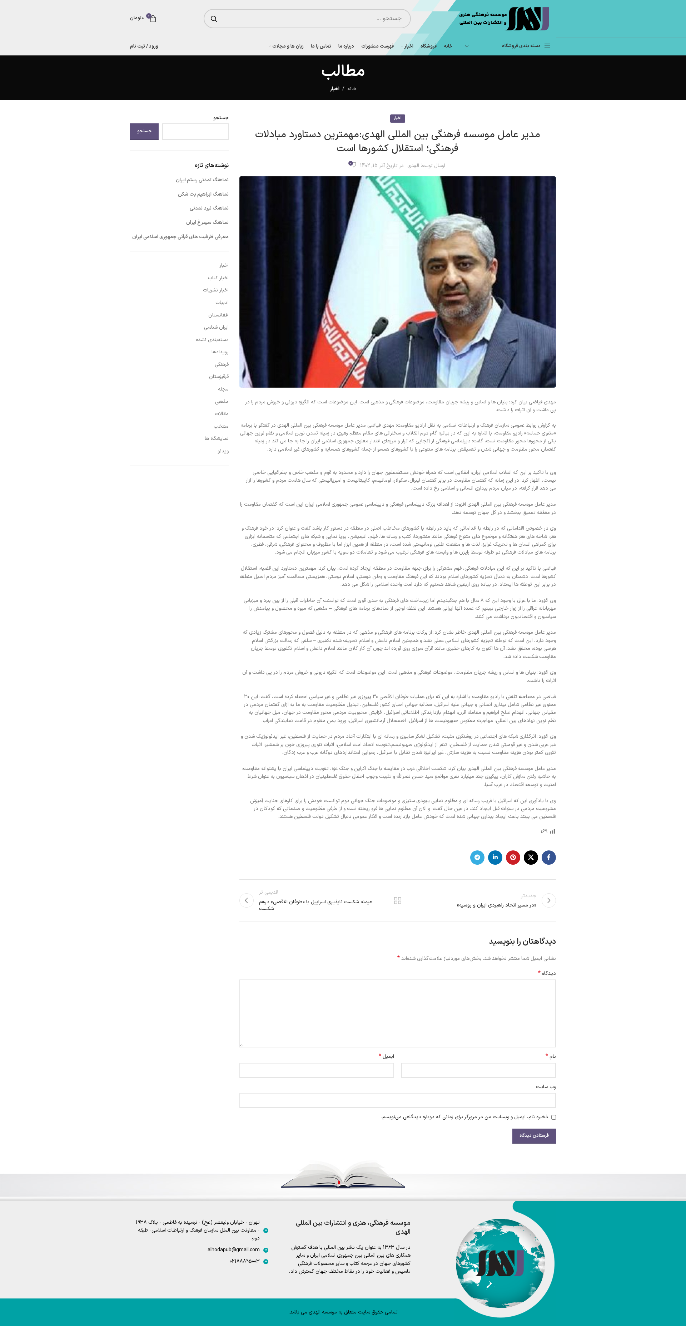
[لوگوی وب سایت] (503, 18)
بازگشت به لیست (397, 900)
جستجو (221, 118)
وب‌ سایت (546, 1087)
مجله (223, 389)
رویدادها (220, 352)
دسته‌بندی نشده (212, 340)
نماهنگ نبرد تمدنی (209, 208)
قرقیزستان (219, 376)
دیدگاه (547, 974)
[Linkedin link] (495, 857)
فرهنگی (222, 364)
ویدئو (223, 451)
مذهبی (222, 402)
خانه (352, 89)
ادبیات (222, 302)
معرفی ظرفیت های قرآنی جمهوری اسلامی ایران (180, 237)
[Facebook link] (549, 857)
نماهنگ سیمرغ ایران (207, 222)
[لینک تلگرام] (477, 857)
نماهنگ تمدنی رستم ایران (202, 180)
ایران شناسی (216, 327)
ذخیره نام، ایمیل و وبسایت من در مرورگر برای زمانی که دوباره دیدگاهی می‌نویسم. (464, 1117)
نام (551, 1057)
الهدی (413, 166)
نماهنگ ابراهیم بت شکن (203, 194)
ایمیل (386, 1057)
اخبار (334, 89)
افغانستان (218, 315)
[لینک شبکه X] (531, 857)
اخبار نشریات (216, 290)
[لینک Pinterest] (513, 857)
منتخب (221, 426)
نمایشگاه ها (217, 438)
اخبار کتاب (218, 278)
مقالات (222, 414)
